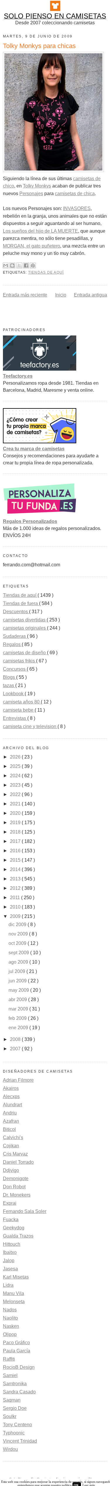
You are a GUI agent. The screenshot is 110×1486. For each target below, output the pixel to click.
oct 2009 (18, 943)
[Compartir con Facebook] (26, 265)
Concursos (15, 669)
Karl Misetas (16, 1276)
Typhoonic (14, 1432)
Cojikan (11, 1145)
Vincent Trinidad (20, 1441)
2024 (16, 775)
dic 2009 (18, 924)
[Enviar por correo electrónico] (6, 265)
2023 (16, 785)
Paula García (16, 1350)
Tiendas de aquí (46, 272)
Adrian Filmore (18, 1080)
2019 (16, 822)
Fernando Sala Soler (24, 1211)
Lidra (8, 1285)
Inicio (60, 294)
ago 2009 (19, 962)
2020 (16, 813)
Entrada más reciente (25, 294)
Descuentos (16, 611)
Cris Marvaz (15, 1153)
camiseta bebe (19, 710)
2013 (16, 878)
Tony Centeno (17, 1424)
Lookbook (14, 693)
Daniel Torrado (18, 1162)
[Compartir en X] (19, 265)
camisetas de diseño (25, 652)
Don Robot (14, 1186)
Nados (10, 1309)
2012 (16, 888)
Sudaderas (15, 636)
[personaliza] (39, 514)
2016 (16, 850)
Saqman (12, 1400)
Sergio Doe (15, 1408)
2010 (16, 906)
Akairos (11, 1088)
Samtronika (15, 1383)
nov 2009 (19, 933)
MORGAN (13, 245)
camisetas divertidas (25, 619)
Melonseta (14, 1301)
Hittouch (11, 1244)
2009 (16, 916)
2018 (16, 831)
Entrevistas (15, 718)
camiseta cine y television (30, 726)
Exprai (9, 1203)
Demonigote (15, 1178)
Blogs (9, 677)
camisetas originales (25, 628)
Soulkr (9, 1416)
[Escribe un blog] (12, 265)
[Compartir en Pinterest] (33, 265)
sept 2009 (19, 952)
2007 (16, 1048)
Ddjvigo (11, 1170)
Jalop (8, 1260)
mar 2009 (19, 1008)
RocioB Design (19, 1367)
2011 (15, 897)
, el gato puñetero (42, 245)
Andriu (10, 1112)
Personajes (31, 193)
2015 (16, 860)
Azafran (11, 1121)
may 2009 (19, 990)
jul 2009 (17, 971)
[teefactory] (39, 369)
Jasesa (10, 1268)
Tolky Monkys (37, 185)
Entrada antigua (90, 294)
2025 (16, 766)
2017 (16, 841)
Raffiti (9, 1359)
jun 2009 (18, 980)
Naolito (10, 1317)
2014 (16, 869)
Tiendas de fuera (21, 603)
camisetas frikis (19, 660)
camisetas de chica (75, 193)
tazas (9, 685)
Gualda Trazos (18, 1235)
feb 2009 (18, 1018)
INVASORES (77, 208)
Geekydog (13, 1227)
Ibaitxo (10, 1252)
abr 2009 (18, 999)
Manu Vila (13, 1293)
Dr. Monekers (17, 1194)
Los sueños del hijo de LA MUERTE (40, 231)
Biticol (9, 1129)
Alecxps (11, 1096)
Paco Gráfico (16, 1342)
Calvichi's (13, 1137)
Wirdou (10, 1449)
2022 (16, 794)
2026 (16, 756)
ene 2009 (19, 1027)
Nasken (11, 1326)
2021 (16, 803)
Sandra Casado (19, 1391)
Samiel (10, 1375)
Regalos (12, 644)
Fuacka (10, 1219)
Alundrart (12, 1104)
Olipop (10, 1334)
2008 (16, 1039)
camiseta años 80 (22, 701)
